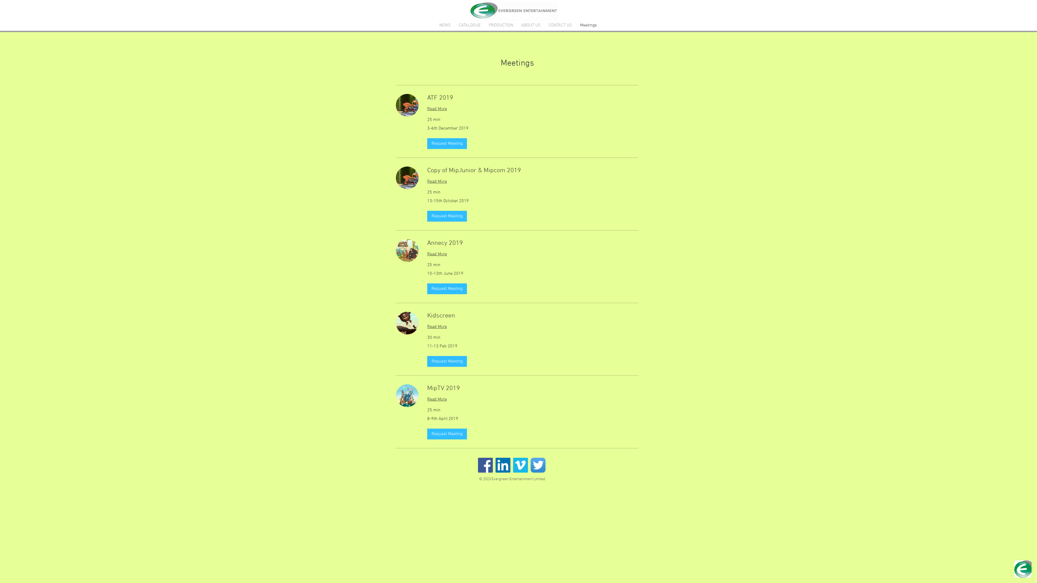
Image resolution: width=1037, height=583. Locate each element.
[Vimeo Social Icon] (520, 465)
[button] (447, 143)
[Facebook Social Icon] (485, 465)
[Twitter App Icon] (538, 465)
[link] (532, 98)
